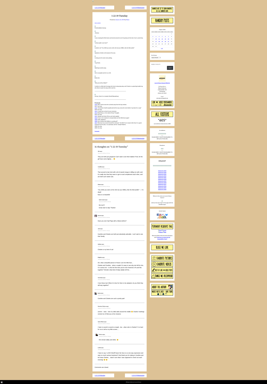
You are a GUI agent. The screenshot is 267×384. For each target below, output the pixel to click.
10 (156, 39)
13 (165, 39)
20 (165, 41)
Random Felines (102, 306)
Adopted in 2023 (162, 174)
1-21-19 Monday (100, 7)
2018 (96, 104)
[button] (2, 382)
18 (159, 41)
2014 (96, 111)
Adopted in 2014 (162, 189)
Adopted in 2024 (162, 172)
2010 (96, 118)
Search (170, 67)
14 (168, 39)
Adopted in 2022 (162, 176)
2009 (96, 119)
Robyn (127, 19)
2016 (96, 108)
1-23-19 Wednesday (138, 7)
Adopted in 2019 (162, 181)
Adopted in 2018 (162, 182)
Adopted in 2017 (162, 184)
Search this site (155, 64)
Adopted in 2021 (162, 177)
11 (159, 39)
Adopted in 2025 (162, 170)
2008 (96, 121)
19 (162, 41)
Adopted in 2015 (162, 187)
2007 (96, 123)
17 (156, 41)
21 (168, 41)
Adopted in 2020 (162, 179)
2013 (96, 113)
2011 (96, 116)
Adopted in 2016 (162, 186)
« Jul (162, 48)
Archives (154, 55)
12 (162, 39)
